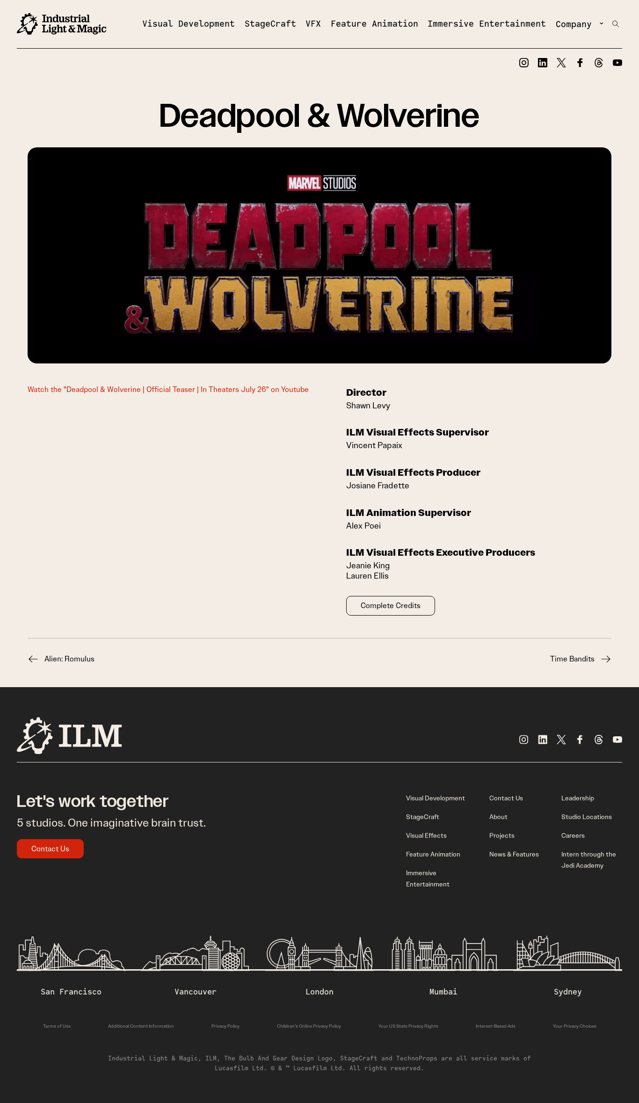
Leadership (577, 798)
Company (574, 23)
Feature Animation (374, 23)
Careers (573, 835)
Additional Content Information (141, 1026)
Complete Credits (391, 605)
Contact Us (50, 849)
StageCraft (270, 23)
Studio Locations (586, 817)
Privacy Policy (225, 1026)
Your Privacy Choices (574, 1026)
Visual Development (188, 23)
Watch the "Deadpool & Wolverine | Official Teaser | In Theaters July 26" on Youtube (168, 389)
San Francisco (71, 992)
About (498, 817)
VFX (313, 23)
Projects (502, 835)
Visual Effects (426, 835)
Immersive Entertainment (487, 23)
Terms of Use (57, 1026)
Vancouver (195, 992)
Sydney (568, 992)
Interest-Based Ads (496, 1026)
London (319, 992)
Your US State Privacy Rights (408, 1026)
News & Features (514, 854)
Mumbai (443, 992)
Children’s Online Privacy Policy (309, 1026)
